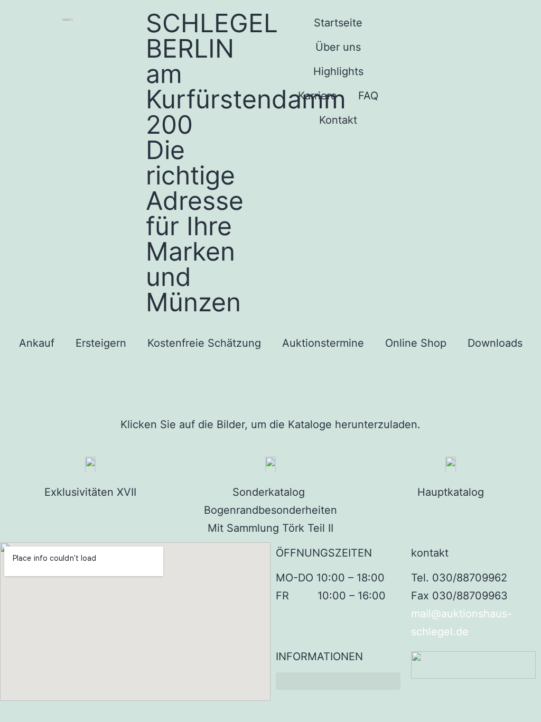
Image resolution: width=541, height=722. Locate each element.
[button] (338, 681)
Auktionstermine (323, 343)
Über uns (338, 47)
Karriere (317, 95)
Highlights (338, 71)
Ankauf (36, 343)
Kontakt (338, 120)
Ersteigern (101, 343)
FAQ (368, 95)
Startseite (338, 22)
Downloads (495, 343)
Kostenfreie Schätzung (204, 343)
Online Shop (415, 343)
